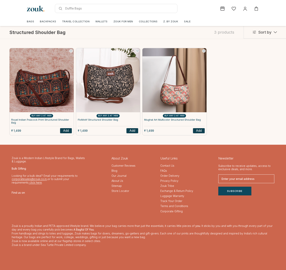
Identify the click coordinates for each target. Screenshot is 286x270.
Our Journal (118, 175)
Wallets (101, 21)
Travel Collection (76, 21)
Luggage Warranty (172, 196)
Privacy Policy (169, 180)
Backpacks (48, 21)
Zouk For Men (123, 21)
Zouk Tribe (167, 185)
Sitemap (116, 185)
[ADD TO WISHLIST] (71, 51)
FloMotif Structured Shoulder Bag (98, 119)
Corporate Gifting (171, 211)
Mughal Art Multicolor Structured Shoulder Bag (172, 119)
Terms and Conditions (174, 206)
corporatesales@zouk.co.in (29, 179)
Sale (187, 21)
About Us (117, 180)
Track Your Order (171, 201)
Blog (114, 170)
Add (66, 130)
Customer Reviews (123, 165)
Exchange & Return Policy (176, 190)
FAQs (163, 170)
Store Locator (120, 190)
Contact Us (167, 165)
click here (35, 182)
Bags (30, 21)
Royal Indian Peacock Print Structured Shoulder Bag (40, 121)
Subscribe (235, 191)
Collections (148, 21)
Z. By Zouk (170, 21)
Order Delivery (169, 175)
